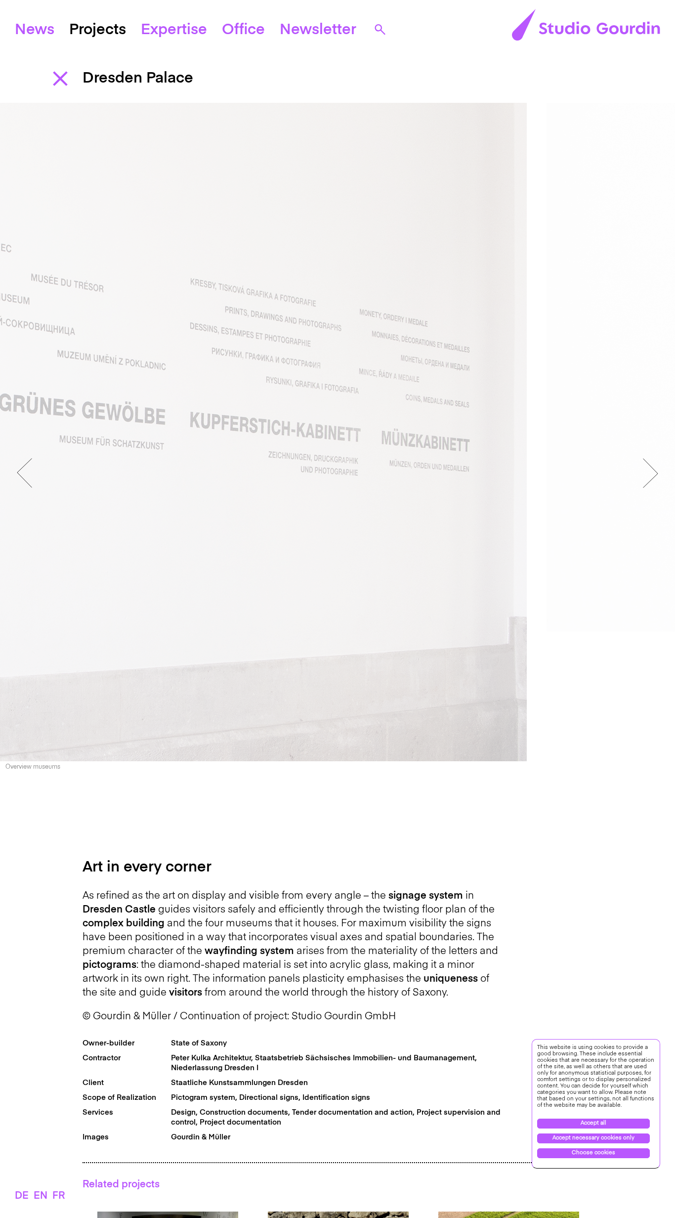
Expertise (174, 30)
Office (243, 30)
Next (650, 473)
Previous (25, 473)
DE (22, 1196)
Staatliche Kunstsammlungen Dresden (239, 1083)
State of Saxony (199, 1043)
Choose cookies (593, 1153)
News (34, 30)
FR (58, 1196)
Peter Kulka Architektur (211, 1058)
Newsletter (318, 30)
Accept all (593, 1123)
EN (40, 1196)
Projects (97, 30)
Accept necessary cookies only (593, 1138)
